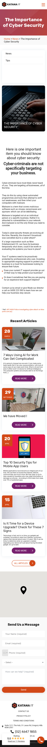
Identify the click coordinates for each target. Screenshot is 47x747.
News (8, 53)
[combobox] (5, 653)
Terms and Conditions (23, 721)
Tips (8, 60)
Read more (21, 378)
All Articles (21, 563)
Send (23, 689)
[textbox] (11, 662)
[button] (23, 590)
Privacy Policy (24, 716)
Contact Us (23, 711)
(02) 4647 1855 (26, 732)
